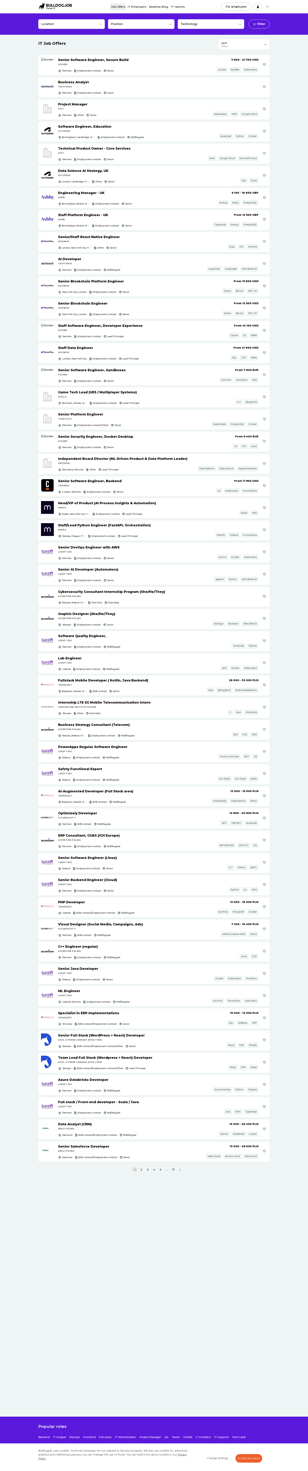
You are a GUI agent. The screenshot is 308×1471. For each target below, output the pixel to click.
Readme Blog (158, 6)
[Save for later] (264, 64)
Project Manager (150, 1437)
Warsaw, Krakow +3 (72, 735)
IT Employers (137, 6)
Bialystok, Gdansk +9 (73, 691)
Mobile (187, 1437)
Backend (44, 1437)
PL (268, 6)
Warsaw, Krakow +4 (72, 602)
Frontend (89, 1437)
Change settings (217, 1458)
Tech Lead (238, 1437)
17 (173, 1169)
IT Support (221, 1437)
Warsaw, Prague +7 (72, 536)
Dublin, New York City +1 (74, 514)
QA (166, 1437)
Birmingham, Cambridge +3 (77, 137)
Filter (261, 24)
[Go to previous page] (128, 1170)
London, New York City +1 (75, 247)
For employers (236, 6)
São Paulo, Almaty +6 (73, 403)
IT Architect (203, 1437)
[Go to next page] (180, 1170)
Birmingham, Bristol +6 (74, 203)
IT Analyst (59, 1437)
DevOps (74, 1437)
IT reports (178, 6)
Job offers (118, 6)
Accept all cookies (249, 1458)
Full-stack (105, 1437)
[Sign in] (258, 7)
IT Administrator (125, 1437)
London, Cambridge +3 (74, 181)
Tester (176, 1437)
